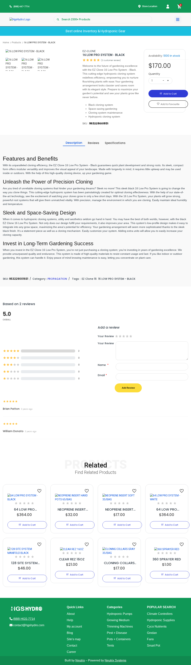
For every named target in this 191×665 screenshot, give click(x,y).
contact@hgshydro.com (28, 625)
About (71, 613)
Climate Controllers (160, 613)
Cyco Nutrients (157, 626)
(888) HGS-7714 (24, 618)
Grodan (152, 632)
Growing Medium (118, 620)
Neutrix (80, 660)
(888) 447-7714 (21, 6)
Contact (72, 645)
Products (16, 42)
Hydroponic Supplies (161, 620)
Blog (70, 632)
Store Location (149, 6)
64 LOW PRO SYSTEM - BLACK (24, 509)
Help (70, 620)
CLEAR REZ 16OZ (71, 559)
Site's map (74, 639)
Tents (110, 645)
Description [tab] (74, 143)
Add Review (128, 387)
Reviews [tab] (93, 143)
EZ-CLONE (89, 51)
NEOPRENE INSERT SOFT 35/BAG (119, 509)
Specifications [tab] (115, 143)
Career (71, 651)
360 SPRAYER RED (167, 559)
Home (6, 42)
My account (74, 626)
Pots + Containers (119, 639)
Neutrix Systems (115, 660)
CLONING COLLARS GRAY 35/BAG (119, 563)
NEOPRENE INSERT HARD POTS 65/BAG (71, 509)
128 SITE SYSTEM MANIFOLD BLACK (24, 563)
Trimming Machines (120, 626)
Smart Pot (153, 645)
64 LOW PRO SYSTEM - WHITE (166, 509)
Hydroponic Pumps (119, 613)
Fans (150, 639)
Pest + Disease (117, 632)
